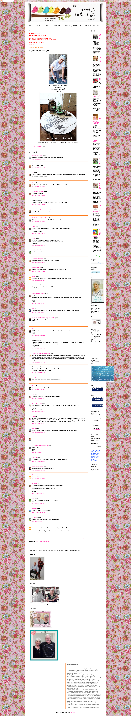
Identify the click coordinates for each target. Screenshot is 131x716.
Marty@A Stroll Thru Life (39, 377)
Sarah (33, 276)
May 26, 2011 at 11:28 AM (38, 187)
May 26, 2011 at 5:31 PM (38, 398)
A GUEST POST (95, 141)
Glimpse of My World (37, 466)
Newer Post (32, 539)
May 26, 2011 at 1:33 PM (38, 289)
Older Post (85, 539)
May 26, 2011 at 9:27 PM (38, 470)
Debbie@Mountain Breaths (39, 217)
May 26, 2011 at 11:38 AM (38, 204)
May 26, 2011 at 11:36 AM (38, 195)
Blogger (73, 712)
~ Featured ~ (46, 26)
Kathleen (34, 508)
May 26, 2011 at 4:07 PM (38, 362)
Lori (33, 394)
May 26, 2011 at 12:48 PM (38, 271)
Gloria (33, 328)
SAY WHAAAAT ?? (100, 37)
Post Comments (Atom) (42, 541)
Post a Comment (35, 536)
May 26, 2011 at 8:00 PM (38, 432)
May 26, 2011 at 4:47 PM (38, 390)
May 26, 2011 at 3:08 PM (38, 335)
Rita (33, 498)
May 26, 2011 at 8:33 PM (38, 452)
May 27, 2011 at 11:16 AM (38, 512)
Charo (33, 475)
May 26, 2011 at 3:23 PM (38, 349)
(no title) (100, 80)
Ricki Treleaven (36, 526)
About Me (96, 26)
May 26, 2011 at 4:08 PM (38, 372)
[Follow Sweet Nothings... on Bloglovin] (97, 263)
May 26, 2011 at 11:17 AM (38, 178)
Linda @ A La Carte (37, 155)
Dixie (33, 416)
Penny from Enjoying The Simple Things (43, 317)
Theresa (34, 483)
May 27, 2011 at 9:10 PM (38, 521)
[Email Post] (44, 146)
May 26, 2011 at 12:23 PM (38, 254)
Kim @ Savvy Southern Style (40, 437)
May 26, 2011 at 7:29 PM (38, 423)
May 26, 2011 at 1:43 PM (38, 303)
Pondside (34, 517)
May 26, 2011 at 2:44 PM (38, 324)
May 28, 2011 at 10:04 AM (38, 533)
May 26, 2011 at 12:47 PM (38, 262)
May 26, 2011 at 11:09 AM (38, 168)
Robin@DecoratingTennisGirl (40, 445)
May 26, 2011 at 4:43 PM (38, 381)
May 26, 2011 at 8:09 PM (38, 441)
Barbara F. (35, 457)
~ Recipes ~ (38, 26)
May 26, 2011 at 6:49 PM (38, 411)
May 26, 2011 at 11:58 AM (38, 221)
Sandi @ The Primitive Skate (40, 250)
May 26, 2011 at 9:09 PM (38, 461)
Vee (33, 172)
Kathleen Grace (36, 267)
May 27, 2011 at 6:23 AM (38, 493)
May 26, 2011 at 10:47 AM (38, 159)
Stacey (34, 428)
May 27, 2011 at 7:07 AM (38, 503)
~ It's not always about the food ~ (72, 26)
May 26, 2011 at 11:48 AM (38, 213)
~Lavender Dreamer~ (38, 258)
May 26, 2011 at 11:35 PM (38, 479)
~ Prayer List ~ (57, 26)
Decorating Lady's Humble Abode (41, 353)
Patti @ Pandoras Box (38, 191)
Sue (33, 386)
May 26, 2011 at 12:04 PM (38, 233)
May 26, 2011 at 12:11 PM (38, 245)
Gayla (33, 226)
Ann (33, 308)
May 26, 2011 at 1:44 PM (38, 312)
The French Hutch (37, 403)
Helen (33, 164)
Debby (34, 238)
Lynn (33, 183)
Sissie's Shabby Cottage (38, 293)
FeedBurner (96, 429)
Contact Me (87, 26)
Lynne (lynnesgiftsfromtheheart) (41, 209)
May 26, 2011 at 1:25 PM (38, 280)
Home (30, 26)
